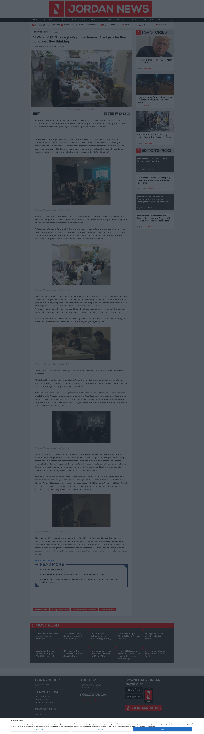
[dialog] (102, 726)
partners (19, 723)
